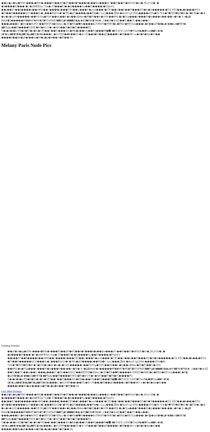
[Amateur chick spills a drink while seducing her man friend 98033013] (30, 259)
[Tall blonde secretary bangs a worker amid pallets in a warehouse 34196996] (30, 189)
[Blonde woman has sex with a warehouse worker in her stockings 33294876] (30, 119)
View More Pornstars (11, 391)
